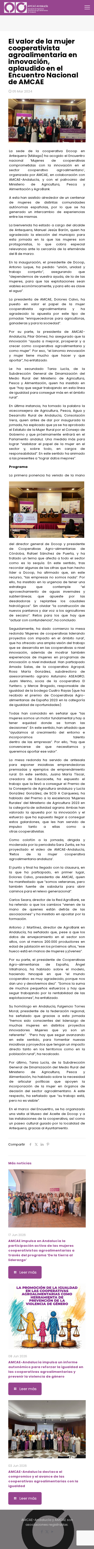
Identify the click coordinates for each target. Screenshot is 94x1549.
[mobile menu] (87, 7)
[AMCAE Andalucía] (26, 7)
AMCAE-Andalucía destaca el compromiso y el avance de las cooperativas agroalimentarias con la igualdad (43, 1478)
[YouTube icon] (52, 1531)
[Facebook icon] (42, 1531)
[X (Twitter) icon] (47, 1531)
